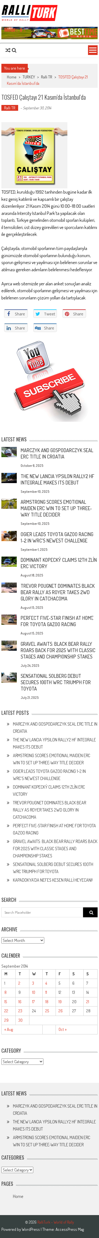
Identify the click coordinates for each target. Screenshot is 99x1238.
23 (20, 1010)
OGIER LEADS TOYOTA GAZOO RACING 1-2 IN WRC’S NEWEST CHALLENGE (57, 537)
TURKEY (29, 77)
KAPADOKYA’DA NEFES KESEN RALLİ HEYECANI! (53, 880)
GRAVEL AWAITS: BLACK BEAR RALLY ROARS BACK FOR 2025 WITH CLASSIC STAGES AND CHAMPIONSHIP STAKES (58, 650)
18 (46, 1001)
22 (6, 1010)
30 (20, 1020)
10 (33, 992)
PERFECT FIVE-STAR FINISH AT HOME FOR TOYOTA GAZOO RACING (57, 621)
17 (33, 1001)
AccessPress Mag (70, 1229)
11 (46, 992)
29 (6, 1020)
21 (87, 1001)
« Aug (8, 1029)
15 (5, 1001)
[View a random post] (8, 50)
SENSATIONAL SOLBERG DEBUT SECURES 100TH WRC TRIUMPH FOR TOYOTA (56, 682)
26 (61, 1010)
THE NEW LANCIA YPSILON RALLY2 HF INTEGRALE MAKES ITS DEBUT (57, 479)
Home (18, 1196)
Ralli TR (46, 77)
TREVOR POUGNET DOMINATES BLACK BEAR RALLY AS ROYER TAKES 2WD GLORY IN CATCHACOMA (58, 592)
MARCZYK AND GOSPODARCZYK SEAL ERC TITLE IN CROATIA (57, 453)
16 (19, 1001)
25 (47, 1010)
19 (60, 1001)
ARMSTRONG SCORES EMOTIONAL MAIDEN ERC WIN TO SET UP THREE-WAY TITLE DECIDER (56, 508)
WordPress (31, 1229)
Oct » (63, 1029)
